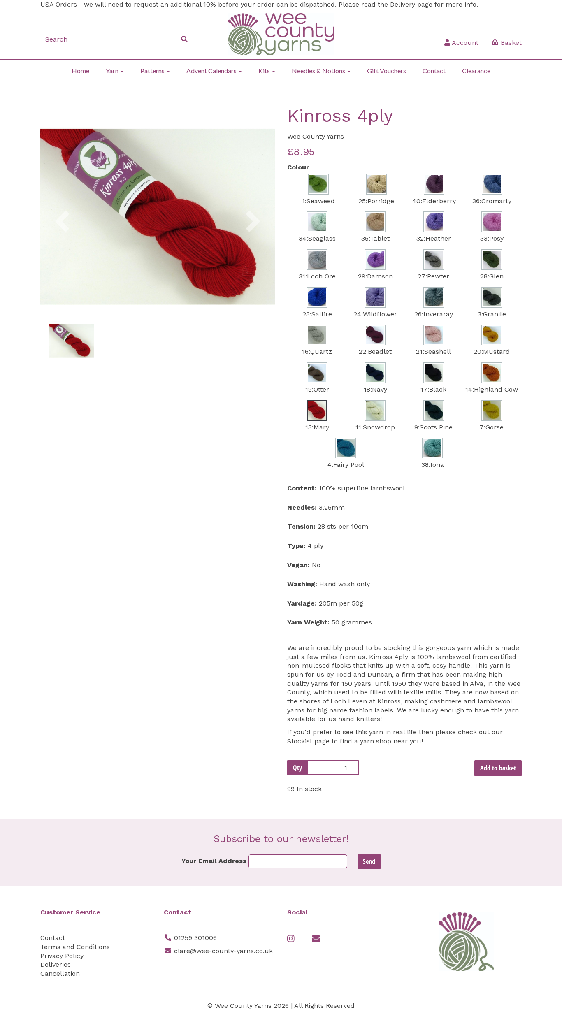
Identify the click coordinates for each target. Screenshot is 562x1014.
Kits (264, 70)
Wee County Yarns (315, 136)
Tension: (301, 526)
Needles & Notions (319, 70)
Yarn (113, 70)
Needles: (302, 507)
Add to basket (498, 768)
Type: (296, 546)
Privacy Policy (62, 956)
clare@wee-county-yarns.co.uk (223, 951)
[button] (62, 257)
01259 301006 (195, 938)
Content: (302, 488)
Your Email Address (213, 861)
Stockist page (309, 741)
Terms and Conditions (75, 947)
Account (464, 42)
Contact (434, 70)
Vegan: (298, 565)
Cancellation (60, 973)
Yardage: (302, 603)
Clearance (476, 70)
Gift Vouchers (386, 70)
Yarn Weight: (308, 622)
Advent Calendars (212, 70)
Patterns (153, 70)
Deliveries (55, 964)
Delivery (403, 4)
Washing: (302, 584)
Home (80, 70)
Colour (298, 167)
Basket (510, 42)
